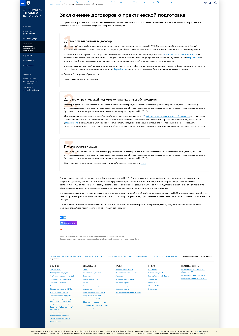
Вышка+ (85, 282)
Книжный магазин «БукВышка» (159, 276)
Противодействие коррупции (60, 295)
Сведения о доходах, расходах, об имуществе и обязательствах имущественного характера (62, 301)
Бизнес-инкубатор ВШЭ (91, 299)
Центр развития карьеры (92, 295)
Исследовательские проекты (126, 273)
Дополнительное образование (94, 292)
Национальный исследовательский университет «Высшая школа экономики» (77, 256)
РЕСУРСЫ (152, 266)
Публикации (152, 289)
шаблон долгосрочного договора (181, 54)
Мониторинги (120, 276)
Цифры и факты (55, 269)
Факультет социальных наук (138, 256)
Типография (152, 279)
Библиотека (152, 269)
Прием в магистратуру (91, 286)
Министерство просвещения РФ (193, 275)
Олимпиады (87, 276)
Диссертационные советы (125, 279)
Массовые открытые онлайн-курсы (194, 278)
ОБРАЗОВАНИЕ (89, 266)
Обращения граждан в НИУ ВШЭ (62, 289)
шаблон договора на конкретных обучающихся (168, 116)
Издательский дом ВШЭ (156, 273)
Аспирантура (87, 289)
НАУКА (119, 266)
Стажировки (28, 60)
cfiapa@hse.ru (33, 90)
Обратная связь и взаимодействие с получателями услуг (96, 306)
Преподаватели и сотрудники (60, 279)
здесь (160, 331)
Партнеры (27, 55)
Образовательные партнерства (94, 302)
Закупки (52, 286)
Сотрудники (28, 65)
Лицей (85, 269)
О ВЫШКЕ (54, 266)
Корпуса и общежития (58, 282)
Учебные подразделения (117, 256)
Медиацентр (152, 282)
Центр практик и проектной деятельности (165, 256)
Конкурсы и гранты (122, 289)
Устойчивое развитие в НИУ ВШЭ (62, 276)
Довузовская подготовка (92, 273)
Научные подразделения (124, 269)
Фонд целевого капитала (59, 292)
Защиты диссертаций (123, 282)
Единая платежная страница (60, 318)
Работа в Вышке (55, 322)
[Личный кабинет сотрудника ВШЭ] (210, 3)
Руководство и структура (59, 273)
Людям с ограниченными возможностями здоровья (59, 314)
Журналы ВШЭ (153, 286)
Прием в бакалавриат (90, 279)
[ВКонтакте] (61, 217)
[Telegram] (64, 217)
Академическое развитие (125, 286)
